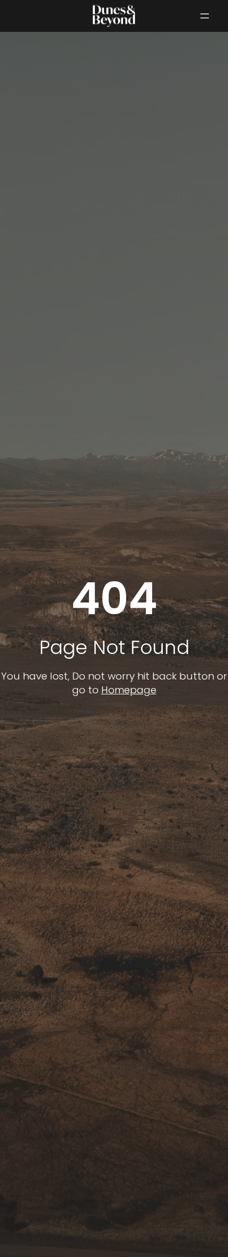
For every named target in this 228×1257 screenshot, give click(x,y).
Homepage (128, 690)
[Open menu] (204, 16)
